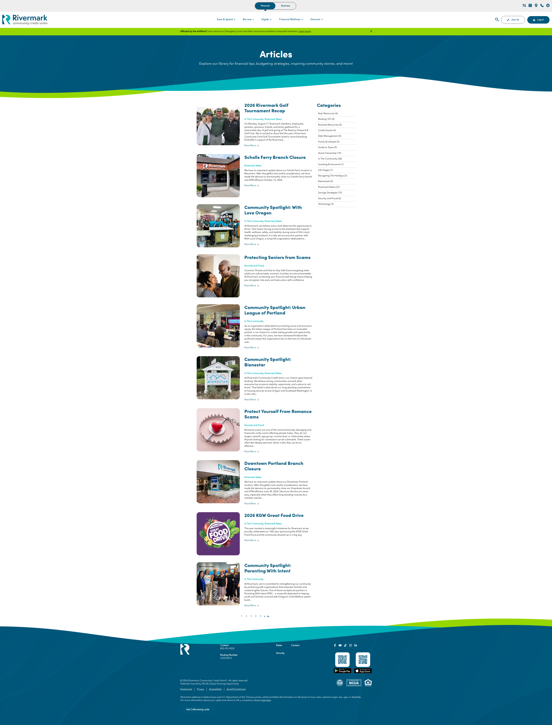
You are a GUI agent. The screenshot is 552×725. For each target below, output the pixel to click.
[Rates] (524, 6)
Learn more (305, 31)
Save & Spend (225, 19)
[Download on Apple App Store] (363, 673)
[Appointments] (530, 6)
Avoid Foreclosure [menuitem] (236, 689)
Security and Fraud (254, 266)
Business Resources (330, 125)
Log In (540, 20)
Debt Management (329, 136)
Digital (265, 19)
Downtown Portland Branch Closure (273, 465)
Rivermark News (273, 119)
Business (285, 6)
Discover (315, 19)
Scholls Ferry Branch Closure (275, 157)
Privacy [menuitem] (200, 689)
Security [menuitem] (280, 653)
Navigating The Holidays (332, 176)
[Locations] (536, 6)
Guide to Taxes (327, 147)
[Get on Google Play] (342, 673)
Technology (326, 204)
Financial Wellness (289, 19)
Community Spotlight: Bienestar (267, 362)
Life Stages (325, 170)
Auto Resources (328, 113)
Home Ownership (329, 153)
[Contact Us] (542, 6)
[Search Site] (497, 20)
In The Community (253, 119)
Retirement (325, 181)
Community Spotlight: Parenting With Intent (267, 568)
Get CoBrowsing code (197, 709)
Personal (265, 6)
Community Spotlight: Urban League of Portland (274, 310)
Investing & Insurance (331, 164)
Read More (251, 146)
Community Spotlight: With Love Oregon (273, 210)
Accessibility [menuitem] (215, 689)
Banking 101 (326, 119)
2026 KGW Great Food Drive (274, 515)
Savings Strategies (330, 193)
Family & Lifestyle (328, 142)
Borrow (247, 19)
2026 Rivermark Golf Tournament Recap (266, 107)
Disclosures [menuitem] (186, 689)
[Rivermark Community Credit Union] (24, 20)
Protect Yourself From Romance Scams (278, 414)
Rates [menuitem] (279, 645)
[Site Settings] (548, 6)
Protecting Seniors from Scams (277, 257)
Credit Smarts (327, 130)
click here (266, 700)
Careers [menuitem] (295, 645)
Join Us (515, 20)
